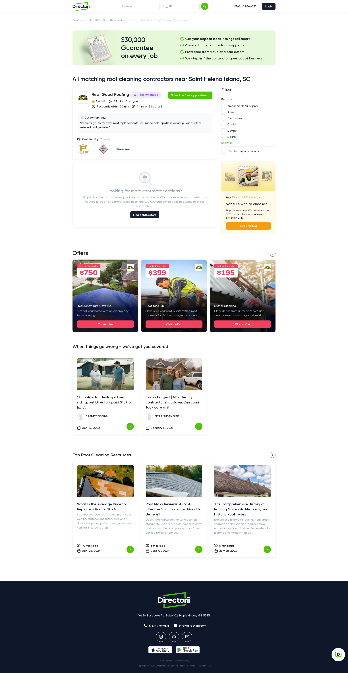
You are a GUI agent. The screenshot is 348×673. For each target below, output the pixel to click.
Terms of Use (165, 660)
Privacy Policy (182, 660)
